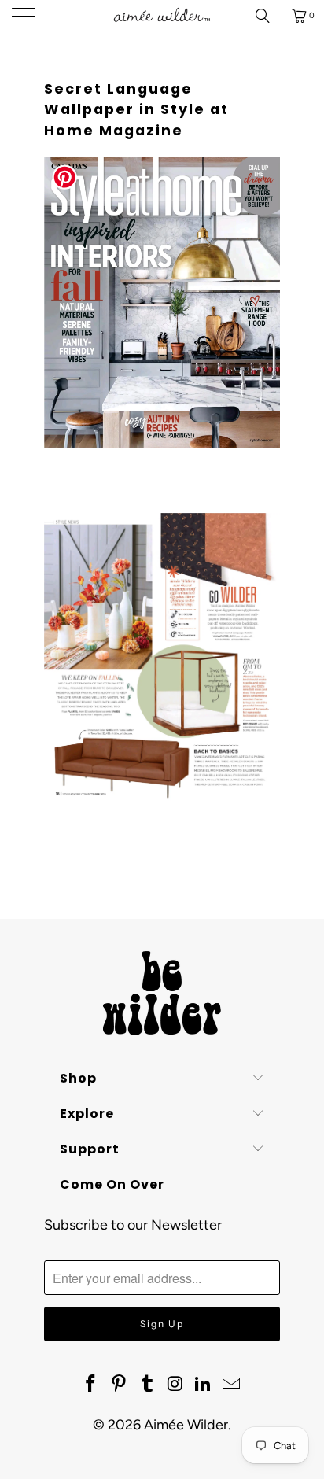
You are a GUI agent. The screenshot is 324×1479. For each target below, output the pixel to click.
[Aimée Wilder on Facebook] (91, 1384)
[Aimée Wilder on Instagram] (175, 1384)
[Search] (268, 16)
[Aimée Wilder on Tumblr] (147, 1384)
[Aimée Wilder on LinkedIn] (203, 1384)
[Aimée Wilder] (162, 15)
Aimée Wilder (186, 1424)
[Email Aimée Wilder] (231, 1384)
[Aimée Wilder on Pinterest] (119, 1384)
